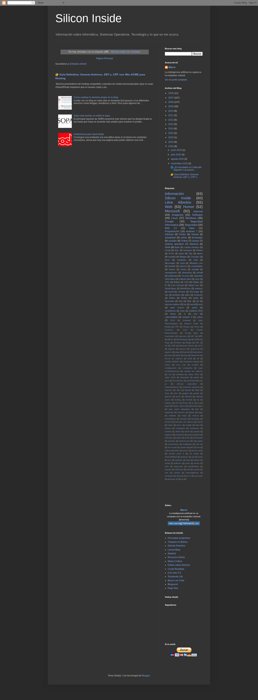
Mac (177, 250)
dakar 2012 (193, 374)
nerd (201, 304)
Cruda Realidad (176, 569)
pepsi (178, 438)
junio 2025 (176, 150)
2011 (171, 115)
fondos (184, 298)
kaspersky (169, 412)
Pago (167, 343)
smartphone (170, 311)
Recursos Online (176, 557)
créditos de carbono (193, 371)
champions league (191, 361)
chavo (167, 365)
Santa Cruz (193, 285)
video (192, 228)
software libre (185, 279)
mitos (170, 425)
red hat (199, 444)
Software (197, 214)
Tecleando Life (175, 576)
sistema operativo (174, 244)
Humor (188, 207)
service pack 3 (176, 454)
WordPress (185, 288)
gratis (195, 298)
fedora (172, 298)
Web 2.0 (171, 228)
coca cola (181, 365)
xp (182, 479)
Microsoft (172, 211)
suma (200, 457)
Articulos (169, 234)
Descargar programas (179, 538)
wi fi (189, 476)
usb (188, 469)
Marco (172, 67)
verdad (177, 473)
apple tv (168, 352)
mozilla (189, 425)
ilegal (167, 406)
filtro (178, 390)
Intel (196, 260)
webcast (180, 476)
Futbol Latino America (179, 565)
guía (178, 396)
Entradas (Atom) (78, 64)
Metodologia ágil (184, 339)
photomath (198, 438)
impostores (193, 406)
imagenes (177, 214)
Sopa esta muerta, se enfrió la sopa (92, 115)
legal (201, 412)
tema (187, 463)
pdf (198, 435)
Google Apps (191, 333)
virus (197, 279)
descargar (194, 292)
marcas (195, 416)
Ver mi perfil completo (176, 79)
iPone (185, 403)
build (190, 358)
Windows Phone (186, 346)
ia (193, 403)
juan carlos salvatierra (179, 409)
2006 (171, 93)
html (180, 301)
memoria (183, 419)
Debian (196, 282)
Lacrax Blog (174, 549)
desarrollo (184, 377)
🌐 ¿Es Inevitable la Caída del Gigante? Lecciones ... (186, 168)
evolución (198, 295)
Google (169, 221)
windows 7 (191, 231)
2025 (171, 146)
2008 (171, 102)
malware (172, 416)
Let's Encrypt (177, 285)
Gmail (167, 250)
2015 (171, 133)
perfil (187, 438)
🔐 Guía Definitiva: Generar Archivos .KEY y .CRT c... (185, 175)
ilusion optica (179, 406)
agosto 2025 (177, 159)
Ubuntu (195, 234)
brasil (170, 292)
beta (170, 355)
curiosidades (197, 266)
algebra (171, 349)
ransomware (173, 444)
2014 (171, 128)
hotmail (189, 400)
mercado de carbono (184, 422)
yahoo (200, 317)
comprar (195, 365)
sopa (182, 311)
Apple (177, 247)
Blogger (183, 257)
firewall (188, 390)
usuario (196, 469)
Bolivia (177, 282)
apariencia (194, 349)
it (202, 406)
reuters (183, 447)
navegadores (171, 272)
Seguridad (191, 224)
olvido (178, 431)
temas (173, 314)
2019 (171, 137)
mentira (168, 422)
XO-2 (200, 346)
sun (169, 460)
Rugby (189, 343)
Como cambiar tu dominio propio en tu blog (96, 97)
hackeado (169, 301)
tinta (167, 466)
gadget (185, 393)
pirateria (171, 441)
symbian (178, 460)
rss (198, 447)
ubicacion (179, 469)
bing (186, 355)
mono (179, 425)
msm (197, 425)
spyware (184, 457)
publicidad (172, 276)
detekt (196, 377)
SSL (197, 343)
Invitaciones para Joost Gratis (89, 134)
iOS (177, 403)
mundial (195, 269)
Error (167, 260)
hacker (172, 269)
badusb (186, 352)
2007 (171, 97)
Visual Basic (170, 288)
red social (172, 447)
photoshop (187, 272)
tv (185, 314)
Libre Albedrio (178, 202)
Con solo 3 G (174, 572)
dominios (176, 295)
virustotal (169, 476)
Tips (190, 253)
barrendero (198, 352)
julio (197, 409)
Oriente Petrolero (176, 545)
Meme (170, 339)
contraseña (187, 368)
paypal (190, 435)
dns (166, 295)
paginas (168, 435)
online (184, 237)
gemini (196, 393)
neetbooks (194, 428)
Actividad (187, 320)
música (168, 428)
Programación (172, 231)
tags (188, 460)
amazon (182, 349)
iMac (189, 301)
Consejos (195, 257)
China (196, 327)
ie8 (197, 301)
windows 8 (187, 317)
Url (166, 346)
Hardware (181, 260)
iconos (184, 269)
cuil (169, 374)
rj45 (191, 447)
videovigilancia (192, 473)
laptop (191, 412)
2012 (171, 120)
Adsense (194, 244)
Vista (182, 263)
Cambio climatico (191, 247)
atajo (177, 352)
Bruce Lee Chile (176, 580)
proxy (194, 307)
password (179, 435)
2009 (171, 106)
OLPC (171, 253)
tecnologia (197, 237)
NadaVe (172, 553)
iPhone (199, 250)
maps (184, 416)
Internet (198, 211)
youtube (172, 241)
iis (198, 403)
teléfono (177, 463)
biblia (178, 355)
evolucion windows (191, 387)
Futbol (184, 241)
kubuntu (181, 412)
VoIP (173, 346)
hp (198, 400)
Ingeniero (182, 336)
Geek (167, 247)
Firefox (182, 234)
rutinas (168, 451)
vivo (195, 314)
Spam (181, 253)
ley (185, 304)
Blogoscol (173, 584)
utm (166, 473)
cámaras (180, 374)
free (176, 393)
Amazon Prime (191, 323)
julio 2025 (176, 154)
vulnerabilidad (171, 317)
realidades (187, 444)
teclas (167, 463)
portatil (200, 272)
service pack (197, 451)
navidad (171, 257)
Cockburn (169, 330)
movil (192, 304)
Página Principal (104, 58)
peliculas (168, 438)
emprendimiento (172, 387)
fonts (167, 393)
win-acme (199, 476)
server (185, 451)
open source (177, 307)
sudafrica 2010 (196, 311)
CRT (177, 327)
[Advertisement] (209, 492)
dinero (200, 253)
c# (198, 358)
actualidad (170, 237)
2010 (171, 111)
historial (188, 396)
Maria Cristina (175, 561)
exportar (168, 390)
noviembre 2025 (179, 163)
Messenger (170, 263)
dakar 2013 (170, 377)
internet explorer (172, 304)
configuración (171, 368)
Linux (174, 217)
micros (200, 422)
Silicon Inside (88, 18)
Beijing (168, 327)
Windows (190, 217)
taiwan (197, 460)
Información (174, 194)
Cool (185, 330)
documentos (178, 381)
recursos (185, 276)
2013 (171, 124)
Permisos (178, 343)
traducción (178, 466)
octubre (168, 431)
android (171, 266)
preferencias (184, 441)
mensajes (195, 419)
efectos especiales (187, 384)
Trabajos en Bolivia (178, 542)
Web (168, 207)
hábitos (168, 403)
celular (195, 241)
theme (196, 463)
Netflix (197, 339)
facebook (187, 250)
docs (167, 381)
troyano (168, 469)
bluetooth (195, 355)
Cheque (186, 327)
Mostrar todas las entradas (125, 51)
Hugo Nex (173, 588)
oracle (187, 431)
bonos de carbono (174, 358)
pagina (197, 431)
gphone (168, 396)
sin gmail (194, 454)
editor (187, 295)
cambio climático (172, 361)
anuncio (183, 266)
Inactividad (169, 336)
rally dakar (198, 441)
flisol (197, 390)
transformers (193, 466)
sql (193, 457)
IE (166, 285)
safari (176, 451)
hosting (178, 400)
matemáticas (170, 419)
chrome (181, 292)
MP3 (201, 336)
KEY (193, 336)
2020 (171, 142)
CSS (186, 282)
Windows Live (196, 263)
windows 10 (173, 479)
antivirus (199, 288)
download (191, 381)
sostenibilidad (171, 457)
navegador (180, 428)
